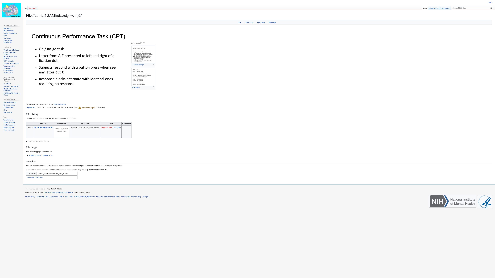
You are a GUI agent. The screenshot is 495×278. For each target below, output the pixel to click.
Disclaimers (54, 197)
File (239, 22)
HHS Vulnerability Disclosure (84, 197)
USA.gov (146, 197)
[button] (87, 108)
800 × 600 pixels (60, 104)
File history (249, 22)
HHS (71, 197)
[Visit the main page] (11, 10)
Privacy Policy (136, 197)
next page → (136, 87)
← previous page (138, 65)
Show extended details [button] (35, 177)
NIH (66, 197)
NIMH (62, 197)
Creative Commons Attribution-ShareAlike (58, 192)
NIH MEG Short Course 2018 (40, 155)
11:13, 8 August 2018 (43, 127)
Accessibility (125, 197)
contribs (117, 127)
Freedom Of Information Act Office (108, 197)
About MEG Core (42, 197)
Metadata (272, 22)
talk (110, 127)
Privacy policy (30, 197)
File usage (261, 22)
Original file (30, 107)
